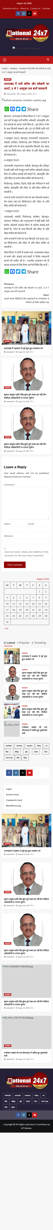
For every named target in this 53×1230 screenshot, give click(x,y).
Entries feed (12, 794)
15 (39, 603)
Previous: (26, 288)
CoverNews (41, 1124)
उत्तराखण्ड (7, 79)
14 (33, 603)
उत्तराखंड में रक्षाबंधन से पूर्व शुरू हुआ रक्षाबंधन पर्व (23, 348)
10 (7, 603)
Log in (9, 789)
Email (31, 523)
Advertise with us (11, 8)
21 (33, 609)
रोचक (45, 752)
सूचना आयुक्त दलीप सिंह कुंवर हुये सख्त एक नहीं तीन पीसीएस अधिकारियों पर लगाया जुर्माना (34, 676)
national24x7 (11, 94)
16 (46, 603)
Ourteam (46, 8)
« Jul (6, 628)
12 (20, 603)
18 (13, 609)
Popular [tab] (24, 642)
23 (46, 609)
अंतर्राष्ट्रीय (9, 746)
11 (13, 603)
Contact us (35, 8)
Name (8, 523)
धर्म (46, 746)
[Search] (48, 59)
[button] (4, 59)
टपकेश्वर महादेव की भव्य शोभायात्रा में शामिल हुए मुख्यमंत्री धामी (34, 730)
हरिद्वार (25, 758)
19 (20, 609)
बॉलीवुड (17, 752)
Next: (26, 299)
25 (13, 615)
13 (27, 603)
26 (20, 615)
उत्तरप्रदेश (19, 746)
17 (7, 609)
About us (24, 8)
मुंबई (26, 752)
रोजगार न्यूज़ (9, 758)
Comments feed (14, 800)
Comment (10, 484)
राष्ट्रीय (36, 752)
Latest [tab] (10, 642)
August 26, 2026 (23, 352)
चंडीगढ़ (39, 746)
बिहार (7, 752)
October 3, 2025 (26, 94)
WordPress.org (13, 805)
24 (7, 615)
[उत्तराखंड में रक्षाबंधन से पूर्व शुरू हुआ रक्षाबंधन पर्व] (26, 328)
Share (32, 109)
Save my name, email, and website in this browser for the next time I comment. (26, 553)
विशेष (18, 758)
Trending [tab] (39, 642)
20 (27, 609)
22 (39, 609)
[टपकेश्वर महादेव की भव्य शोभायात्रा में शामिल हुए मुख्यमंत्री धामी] (12, 723)
